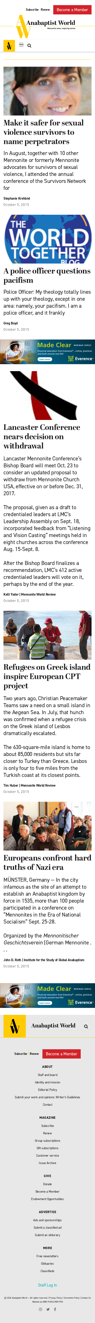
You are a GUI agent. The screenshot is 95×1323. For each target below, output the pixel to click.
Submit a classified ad (48, 1227)
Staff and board (47, 1075)
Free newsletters (47, 1256)
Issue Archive (47, 1163)
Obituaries (47, 1263)
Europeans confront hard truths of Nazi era (47, 863)
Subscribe (32, 9)
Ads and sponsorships (47, 1220)
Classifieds (47, 1271)
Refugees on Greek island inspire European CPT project (47, 677)
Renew (45, 9)
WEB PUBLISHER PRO (53, 1301)
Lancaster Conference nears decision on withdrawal (41, 437)
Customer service (47, 1155)
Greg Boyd (10, 323)
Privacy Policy (55, 1297)
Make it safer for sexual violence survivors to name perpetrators (43, 133)
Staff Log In (47, 1285)
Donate (47, 1184)
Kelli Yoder (10, 594)
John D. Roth (12, 960)
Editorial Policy (47, 1090)
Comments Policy (71, 1297)
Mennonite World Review (38, 594)
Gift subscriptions (48, 1148)
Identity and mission (47, 1082)
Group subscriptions (47, 1140)
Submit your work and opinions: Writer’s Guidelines (47, 1097)
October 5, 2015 (16, 204)
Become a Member (72, 10)
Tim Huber (10, 785)
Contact (47, 1104)
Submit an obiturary (47, 1235)
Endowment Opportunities (47, 1199)
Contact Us (86, 1297)
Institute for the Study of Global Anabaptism (54, 960)
